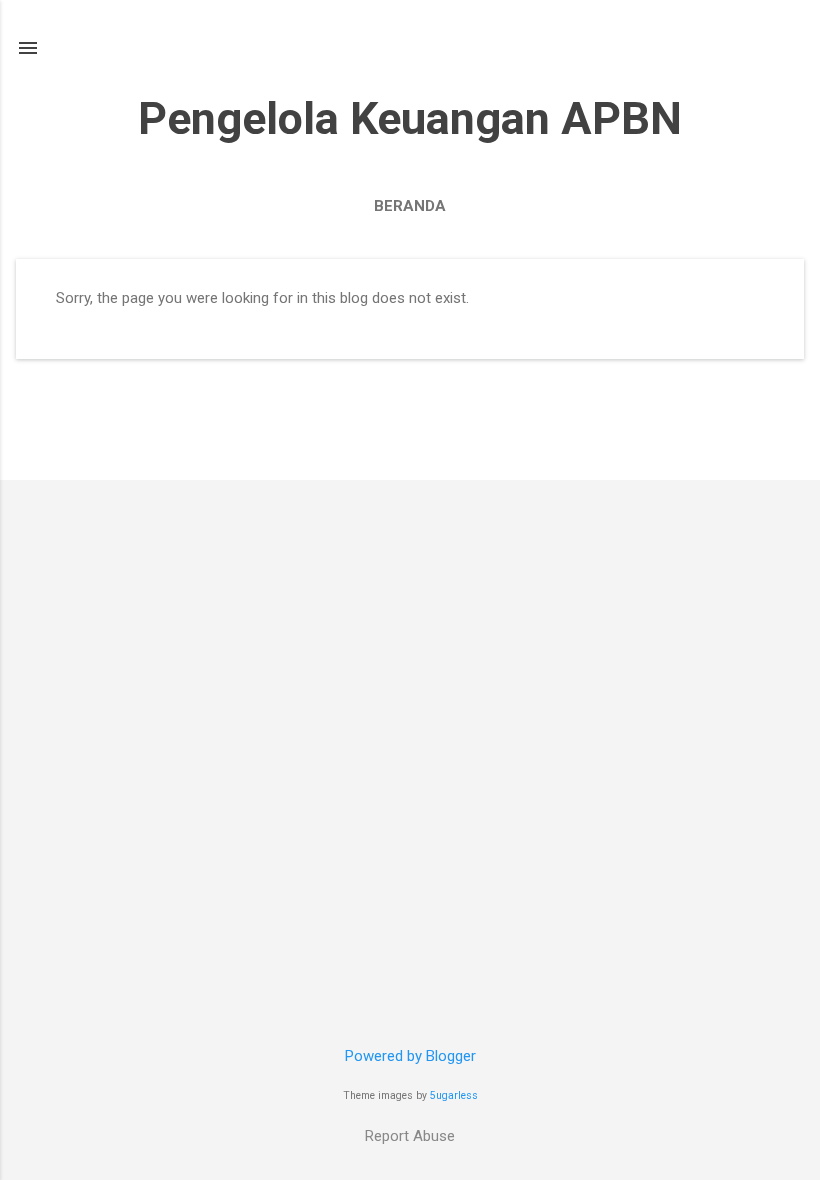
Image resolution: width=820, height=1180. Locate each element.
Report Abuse (410, 1136)
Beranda (410, 206)
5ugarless (454, 1095)
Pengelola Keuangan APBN (410, 118)
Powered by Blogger (410, 1056)
